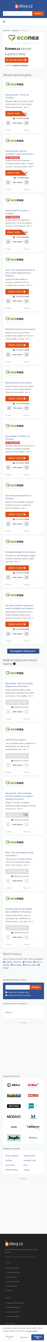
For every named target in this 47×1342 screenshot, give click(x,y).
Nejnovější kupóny (13, 1307)
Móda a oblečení (11, 1156)
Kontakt (9, 1290)
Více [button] (25, 107)
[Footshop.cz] (33, 1127)
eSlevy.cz (6, 30)
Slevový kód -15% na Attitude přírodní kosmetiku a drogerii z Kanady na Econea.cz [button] (19, 796)
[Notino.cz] (13, 1106)
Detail (27, 130)
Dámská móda (29, 1156)
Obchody (15, 30)
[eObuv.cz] (33, 1138)
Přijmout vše (37, 1337)
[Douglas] (13, 1138)
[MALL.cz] (33, 1095)
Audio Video (10, 1165)
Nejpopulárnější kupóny (15, 1303)
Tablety (26, 1170)
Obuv (26, 1165)
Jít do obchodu (15, 60)
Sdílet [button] (9, 130)
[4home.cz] (33, 1106)
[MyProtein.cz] (33, 1117)
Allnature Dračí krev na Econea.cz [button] (20, 329)
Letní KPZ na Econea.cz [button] (15, 739)
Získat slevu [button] (15, 291)
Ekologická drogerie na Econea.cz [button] (20, 552)
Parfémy (8, 1160)
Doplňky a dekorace (13, 962)
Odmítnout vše (10, 1337)
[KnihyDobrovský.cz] (13, 1095)
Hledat (38, 13)
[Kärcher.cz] (13, 1127)
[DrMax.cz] (33, 1085)
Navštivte (16, 65)
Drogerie (28, 962)
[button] (14, 85)
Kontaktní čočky (30, 1160)
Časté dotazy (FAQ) (13, 1272)
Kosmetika (17, 965)
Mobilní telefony (11, 1170)
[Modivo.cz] (13, 1117)
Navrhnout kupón (13, 1268)
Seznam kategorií (13, 1316)
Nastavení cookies (13, 1281)
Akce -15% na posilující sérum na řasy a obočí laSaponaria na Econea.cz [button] (20, 273)
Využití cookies (12, 1277)
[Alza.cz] (13, 1085)
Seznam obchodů (13, 1312)
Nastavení (24, 1337)
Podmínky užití (12, 1286)
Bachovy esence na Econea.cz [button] (18, 382)
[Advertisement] (23, 1048)
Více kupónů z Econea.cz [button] (22, 651)
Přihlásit (35, 987)
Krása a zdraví (31, 965)
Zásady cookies (32, 1331)
